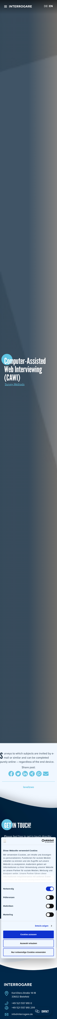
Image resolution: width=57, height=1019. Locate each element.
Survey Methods (14, 384)
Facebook (11, 774)
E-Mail (46, 774)
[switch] (50, 897)
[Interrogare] (20, 6)
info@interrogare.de (22, 1014)
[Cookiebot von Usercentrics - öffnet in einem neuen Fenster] (42, 841)
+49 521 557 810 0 (22, 1003)
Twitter (18, 774)
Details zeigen (41, 926)
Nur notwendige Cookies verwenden (28, 952)
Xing (32, 774)
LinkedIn (25, 774)
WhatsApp (39, 774)
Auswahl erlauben (28, 943)
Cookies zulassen (28, 934)
